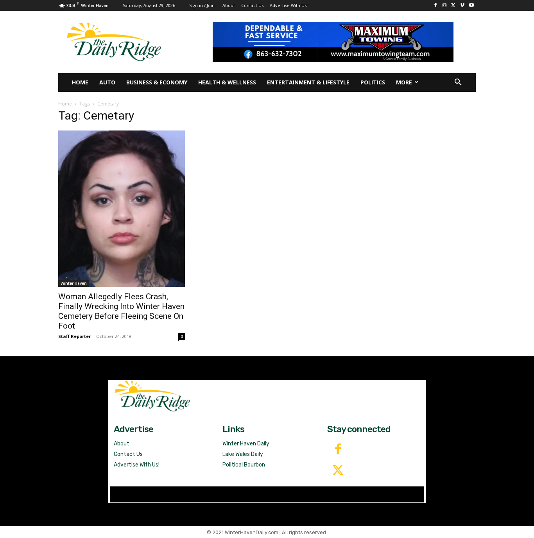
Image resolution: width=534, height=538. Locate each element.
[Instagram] (444, 5)
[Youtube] (471, 5)
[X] (453, 5)
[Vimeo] (462, 5)
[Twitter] (337, 470)
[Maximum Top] (338, 42)
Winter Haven (74, 283)
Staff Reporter (74, 336)
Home (65, 103)
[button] (458, 82)
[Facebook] (435, 5)
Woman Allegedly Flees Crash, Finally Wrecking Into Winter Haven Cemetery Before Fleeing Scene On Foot (121, 311)
